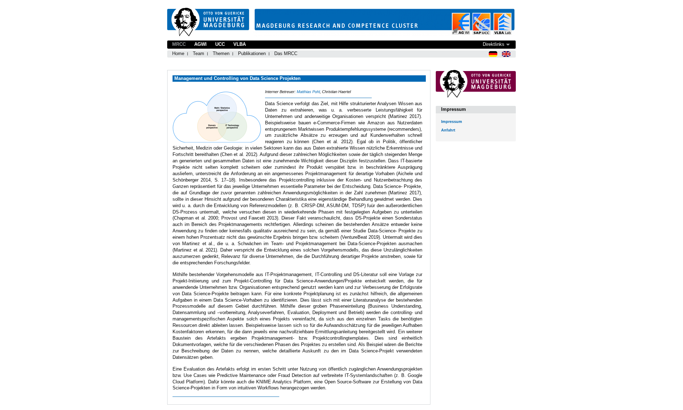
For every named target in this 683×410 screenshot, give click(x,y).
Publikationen (252, 53)
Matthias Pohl (308, 92)
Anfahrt (448, 130)
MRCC (179, 44)
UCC (220, 44)
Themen (221, 53)
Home (178, 53)
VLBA (239, 44)
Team (198, 53)
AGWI (200, 44)
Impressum (451, 121)
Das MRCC (285, 53)
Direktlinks (493, 44)
